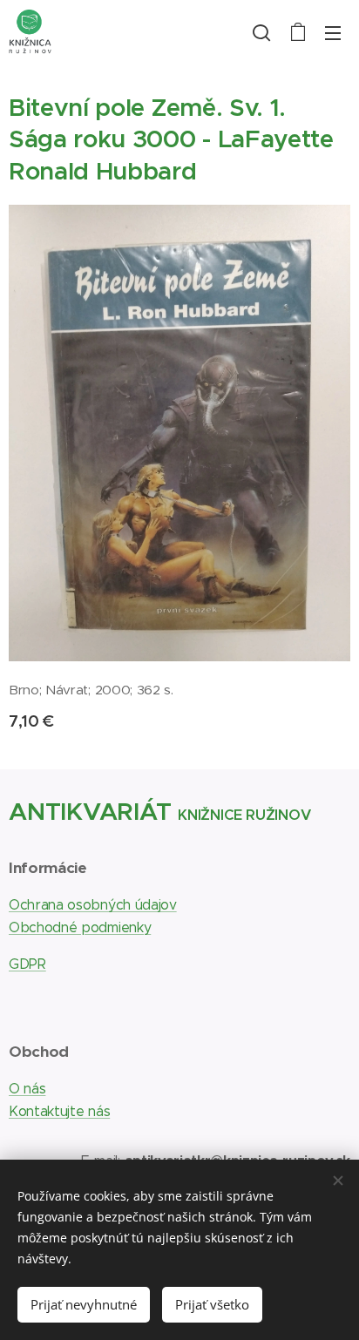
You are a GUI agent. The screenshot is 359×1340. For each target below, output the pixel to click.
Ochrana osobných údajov (93, 905)
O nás (27, 1088)
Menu (332, 32)
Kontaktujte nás (59, 1111)
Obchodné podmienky (80, 927)
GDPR (27, 964)
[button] (261, 32)
